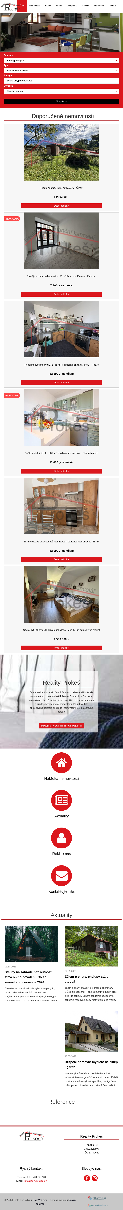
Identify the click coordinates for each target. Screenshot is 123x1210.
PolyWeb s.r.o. (40, 1200)
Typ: (6, 65)
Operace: (9, 55)
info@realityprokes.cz (35, 1180)
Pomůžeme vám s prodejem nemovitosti (61, 725)
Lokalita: (8, 85)
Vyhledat (62, 101)
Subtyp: (8, 75)
